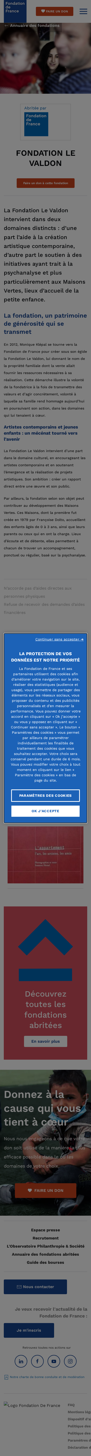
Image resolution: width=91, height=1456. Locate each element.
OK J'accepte (45, 811)
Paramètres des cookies (45, 795)
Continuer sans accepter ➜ (59, 639)
